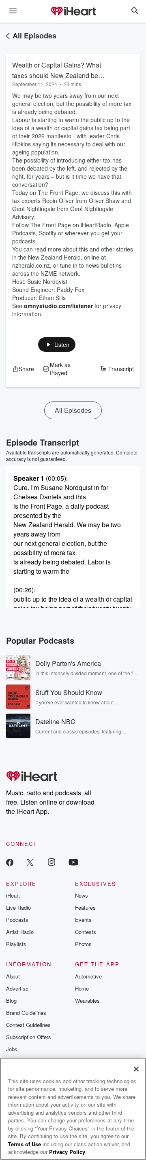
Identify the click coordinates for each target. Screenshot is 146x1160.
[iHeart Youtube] (73, 862)
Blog (11, 1000)
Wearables (87, 1000)
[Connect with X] (30, 862)
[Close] (136, 1069)
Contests (85, 932)
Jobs (11, 1049)
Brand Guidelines (26, 1012)
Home (82, 988)
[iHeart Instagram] (51, 862)
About (13, 976)
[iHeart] (73, 12)
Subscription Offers (28, 1037)
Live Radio (18, 907)
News (81, 895)
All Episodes (34, 35)
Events (83, 919)
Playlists (16, 944)
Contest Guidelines (28, 1025)
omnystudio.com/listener (58, 306)
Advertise (17, 988)
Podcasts (17, 919)
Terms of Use (24, 1144)
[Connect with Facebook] (9, 862)
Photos (83, 944)
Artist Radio (20, 932)
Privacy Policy (67, 1152)
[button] (57, 344)
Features (85, 907)
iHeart (13, 895)
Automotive (88, 976)
